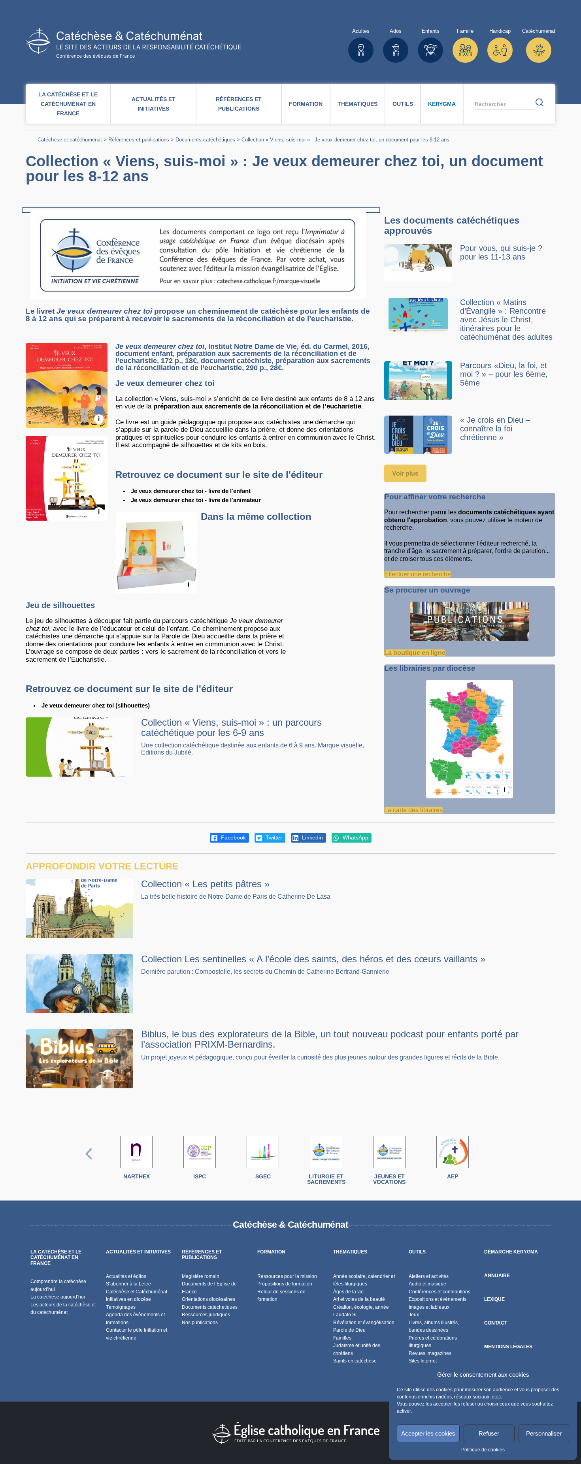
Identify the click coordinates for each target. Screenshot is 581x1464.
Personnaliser (544, 1433)
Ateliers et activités (429, 1276)
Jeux (414, 1314)
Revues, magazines (430, 1353)
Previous (89, 1162)
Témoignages (121, 1307)
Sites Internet (423, 1361)
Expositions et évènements (437, 1299)
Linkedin (311, 838)
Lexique (494, 1299)
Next (492, 1162)
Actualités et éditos (126, 1276)
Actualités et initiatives (153, 104)
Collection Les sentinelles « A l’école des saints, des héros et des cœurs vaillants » (313, 959)
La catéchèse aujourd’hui (58, 1297)
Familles (342, 1338)
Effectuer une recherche (417, 574)
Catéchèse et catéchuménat (70, 140)
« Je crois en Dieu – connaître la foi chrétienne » (495, 429)
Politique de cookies (483, 1450)
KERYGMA (442, 104)
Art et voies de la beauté (359, 1299)
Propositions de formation (284, 1284)
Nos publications (200, 1322)
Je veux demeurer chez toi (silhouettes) (96, 705)
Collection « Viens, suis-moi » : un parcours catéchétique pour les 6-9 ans (231, 727)
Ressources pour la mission (287, 1276)
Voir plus (405, 473)
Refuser (489, 1433)
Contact (495, 1323)
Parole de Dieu (349, 1330)
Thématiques (357, 104)
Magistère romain (200, 1276)
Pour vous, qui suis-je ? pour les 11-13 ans (501, 252)
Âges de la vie (348, 1292)
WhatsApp (354, 838)
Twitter (273, 838)
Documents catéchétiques (205, 140)
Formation (306, 104)
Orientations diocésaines (208, 1299)
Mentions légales (508, 1346)
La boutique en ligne (414, 652)
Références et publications (239, 104)
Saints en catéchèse (355, 1361)
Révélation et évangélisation (363, 1322)
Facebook (232, 838)
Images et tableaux (429, 1307)
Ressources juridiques (206, 1314)
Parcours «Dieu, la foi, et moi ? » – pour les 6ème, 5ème (504, 374)
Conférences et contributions (439, 1292)
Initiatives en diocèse (128, 1299)
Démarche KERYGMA (511, 1252)
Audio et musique (427, 1284)
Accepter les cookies (428, 1433)
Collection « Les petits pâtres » (205, 884)
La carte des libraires (413, 810)
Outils (402, 104)
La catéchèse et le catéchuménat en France (68, 104)
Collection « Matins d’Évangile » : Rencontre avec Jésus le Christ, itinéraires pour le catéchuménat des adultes (506, 319)
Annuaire (497, 1275)
